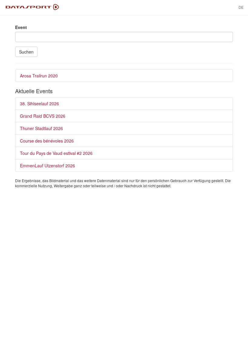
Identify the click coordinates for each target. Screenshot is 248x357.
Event (21, 27)
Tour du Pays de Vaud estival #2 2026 (56, 153)
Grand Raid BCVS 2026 (42, 116)
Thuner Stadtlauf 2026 (41, 128)
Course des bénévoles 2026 (47, 141)
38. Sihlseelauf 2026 (39, 103)
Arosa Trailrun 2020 (39, 76)
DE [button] (241, 7)
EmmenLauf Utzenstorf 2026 (47, 165)
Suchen (26, 52)
